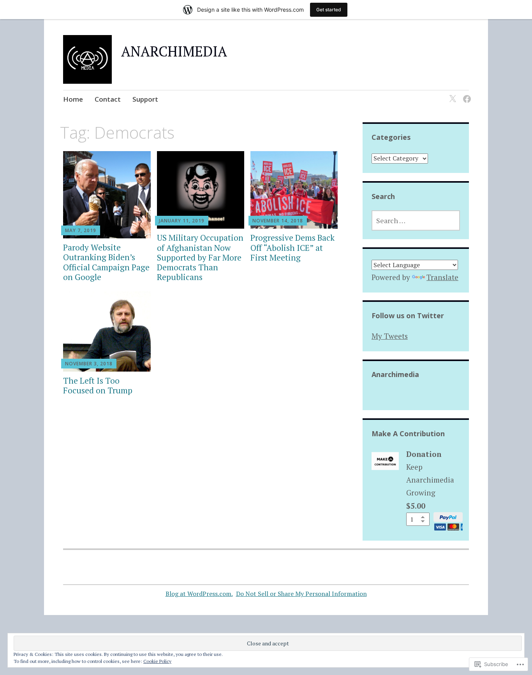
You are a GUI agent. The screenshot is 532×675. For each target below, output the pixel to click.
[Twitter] (451, 94)
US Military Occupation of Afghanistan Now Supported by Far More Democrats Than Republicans (200, 257)
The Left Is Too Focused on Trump (97, 385)
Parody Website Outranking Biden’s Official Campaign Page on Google (106, 262)
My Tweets (390, 336)
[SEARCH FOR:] (416, 220)
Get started (328, 9)
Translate (442, 277)
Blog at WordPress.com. (199, 593)
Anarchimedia (395, 374)
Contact (108, 99)
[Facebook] (465, 94)
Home (73, 99)
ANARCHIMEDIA (174, 51)
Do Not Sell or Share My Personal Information (301, 593)
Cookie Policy (157, 661)
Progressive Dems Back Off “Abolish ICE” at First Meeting (292, 247)
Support (145, 99)
